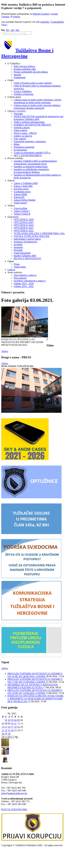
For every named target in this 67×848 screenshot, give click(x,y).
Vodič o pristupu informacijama (29, 122)
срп (12, 30)
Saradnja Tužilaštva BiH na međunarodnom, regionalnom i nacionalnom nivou (35, 162)
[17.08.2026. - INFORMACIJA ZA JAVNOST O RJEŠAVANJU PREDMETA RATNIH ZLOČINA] (5, 745)
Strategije (18, 247)
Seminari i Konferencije (25, 241)
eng (17, 30)
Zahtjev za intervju (23, 136)
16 (9, 727)
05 (18, 720)
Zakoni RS (19, 197)
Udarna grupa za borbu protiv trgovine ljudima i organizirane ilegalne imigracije (37, 106)
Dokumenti (13, 216)
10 (12, 723)
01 (6, 720)
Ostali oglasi (20, 266)
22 (6, 730)
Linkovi (11, 269)
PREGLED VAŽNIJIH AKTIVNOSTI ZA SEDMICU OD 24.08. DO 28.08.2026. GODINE (35, 675)
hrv (7, 30)
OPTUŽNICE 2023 (24, 228)
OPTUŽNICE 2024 (24, 225)
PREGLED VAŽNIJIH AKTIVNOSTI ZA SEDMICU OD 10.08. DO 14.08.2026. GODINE (35, 691)
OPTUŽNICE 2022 (24, 230)
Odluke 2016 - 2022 (24, 286)
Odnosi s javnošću (16, 111)
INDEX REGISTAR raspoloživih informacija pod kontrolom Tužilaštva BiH (38, 118)
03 (12, 720)
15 (6, 727)
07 (3, 723)
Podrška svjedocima (23, 94)
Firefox (16, 16)
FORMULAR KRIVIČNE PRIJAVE (32, 124)
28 (3, 733)
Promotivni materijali (24, 147)
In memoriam (20, 150)
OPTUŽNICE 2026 (24, 219)
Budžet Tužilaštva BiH (25, 255)
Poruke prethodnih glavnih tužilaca (31, 72)
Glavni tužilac (20, 208)
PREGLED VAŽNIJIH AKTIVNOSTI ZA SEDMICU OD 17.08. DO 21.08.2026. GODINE (35, 680)
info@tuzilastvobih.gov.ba (14, 793)
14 (3, 727)
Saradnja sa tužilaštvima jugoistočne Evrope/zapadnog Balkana (31, 170)
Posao (17, 264)
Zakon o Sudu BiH (23, 186)
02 (9, 720)
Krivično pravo (21, 189)
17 (12, 727)
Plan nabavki (20, 278)
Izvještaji (18, 244)
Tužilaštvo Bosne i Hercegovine (27, 53)
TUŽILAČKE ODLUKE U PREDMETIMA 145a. (39, 233)
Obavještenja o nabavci (25, 275)
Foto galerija (20, 138)
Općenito (18, 113)
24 (12, 730)
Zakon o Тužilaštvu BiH (26, 183)
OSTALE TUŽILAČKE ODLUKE (32, 236)
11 (15, 723)
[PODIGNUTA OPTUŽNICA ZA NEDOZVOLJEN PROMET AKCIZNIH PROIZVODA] (24, 336)
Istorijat (17, 74)
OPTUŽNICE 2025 (24, 222)
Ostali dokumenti (22, 253)
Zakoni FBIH (20, 194)
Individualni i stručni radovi (27, 239)
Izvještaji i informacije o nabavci (29, 280)
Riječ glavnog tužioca (24, 66)
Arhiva (4, 351)
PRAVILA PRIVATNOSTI (27, 258)
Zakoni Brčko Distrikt (24, 200)
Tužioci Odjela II (22, 214)
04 (15, 720)
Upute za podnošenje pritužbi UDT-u (32, 152)
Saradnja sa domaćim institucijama (31, 166)
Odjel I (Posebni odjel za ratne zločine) (33, 83)
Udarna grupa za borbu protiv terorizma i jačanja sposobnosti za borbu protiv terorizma (37, 101)
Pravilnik (18, 250)
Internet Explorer (41, 14)
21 (3, 730)
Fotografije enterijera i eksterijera (30, 141)
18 (15, 727)
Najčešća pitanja (22, 127)
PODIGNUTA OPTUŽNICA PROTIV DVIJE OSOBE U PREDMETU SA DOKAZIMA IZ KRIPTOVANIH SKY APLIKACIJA (35, 699)
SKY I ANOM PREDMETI (28, 155)
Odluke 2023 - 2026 (24, 283)
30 (9, 733)
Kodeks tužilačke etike (25, 69)
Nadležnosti (19, 77)
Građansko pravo (22, 191)
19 (18, 727)
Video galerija (20, 130)
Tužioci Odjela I (22, 211)
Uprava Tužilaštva (23, 91)
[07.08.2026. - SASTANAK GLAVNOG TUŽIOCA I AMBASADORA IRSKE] (5, 762)
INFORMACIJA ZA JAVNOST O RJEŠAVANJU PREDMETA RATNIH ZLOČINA (32, 686)
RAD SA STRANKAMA (14, 809)
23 (9, 730)
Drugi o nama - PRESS (25, 133)
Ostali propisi (20, 202)
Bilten (17, 144)
